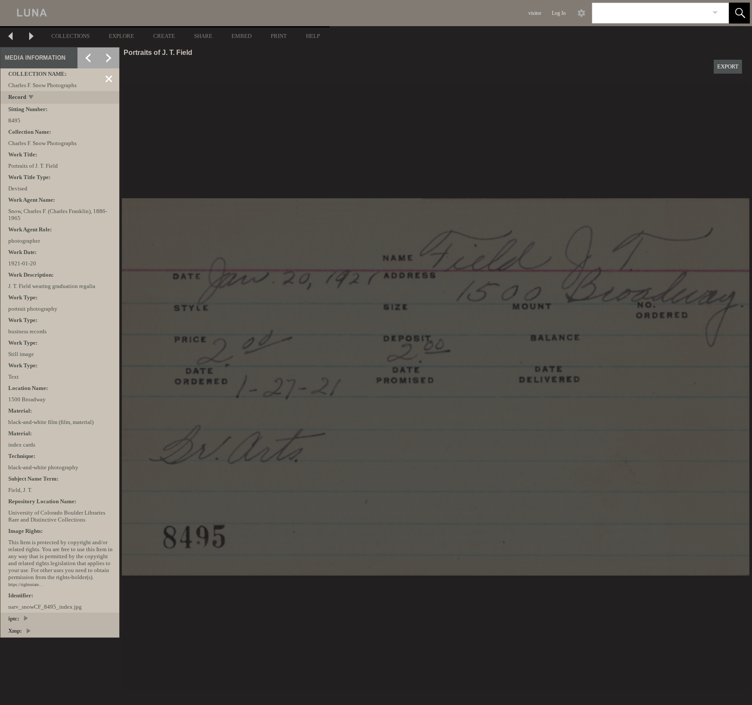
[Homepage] (164, 13)
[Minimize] (108, 78)
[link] (715, 13)
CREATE (164, 36)
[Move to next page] (31, 37)
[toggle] (31, 98)
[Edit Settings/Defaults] (581, 13)
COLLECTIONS (70, 36)
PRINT (279, 36)
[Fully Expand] (108, 57)
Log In (559, 13)
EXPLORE (121, 36)
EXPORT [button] (728, 66)
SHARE (203, 36)
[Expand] (87, 57)
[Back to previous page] (10, 37)
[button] (739, 13)
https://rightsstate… (25, 584)
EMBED (242, 36)
